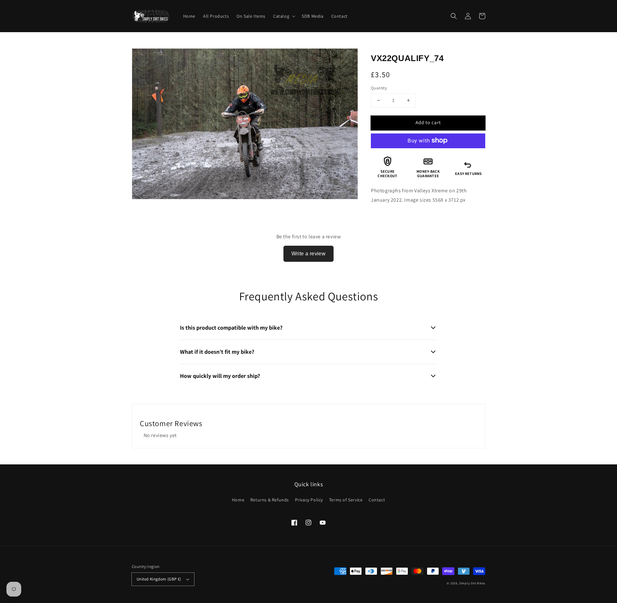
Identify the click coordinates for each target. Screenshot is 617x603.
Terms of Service (346, 500)
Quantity (379, 88)
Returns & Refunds (269, 500)
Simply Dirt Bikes (472, 583)
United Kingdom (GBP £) (159, 579)
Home (238, 500)
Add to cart (428, 122)
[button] (454, 16)
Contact (377, 500)
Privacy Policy (309, 500)
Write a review (308, 253)
